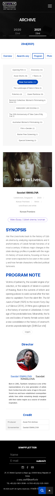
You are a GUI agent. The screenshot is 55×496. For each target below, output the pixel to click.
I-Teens (37, 76)
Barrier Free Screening (27, 134)
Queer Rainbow (35, 94)
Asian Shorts (20, 76)
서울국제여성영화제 (9, 6)
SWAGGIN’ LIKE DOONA (27, 108)
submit (41, 461)
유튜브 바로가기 (32, 467)
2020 (17, 31)
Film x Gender (28, 128)
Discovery (37, 70)
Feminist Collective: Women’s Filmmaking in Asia (27, 101)
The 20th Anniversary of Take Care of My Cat (26, 115)
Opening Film (19, 70)
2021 (37, 31)
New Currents (27, 82)
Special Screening (27, 140)
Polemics (17, 94)
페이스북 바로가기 (27, 467)
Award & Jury (23, 56)
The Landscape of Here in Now (28, 88)
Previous (5, 169)
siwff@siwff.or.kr (30, 479)
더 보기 (27, 332)
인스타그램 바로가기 (22, 467)
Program (38, 56)
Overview (7, 56)
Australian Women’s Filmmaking (27, 122)
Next (50, 169)
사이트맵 (50, 6)
